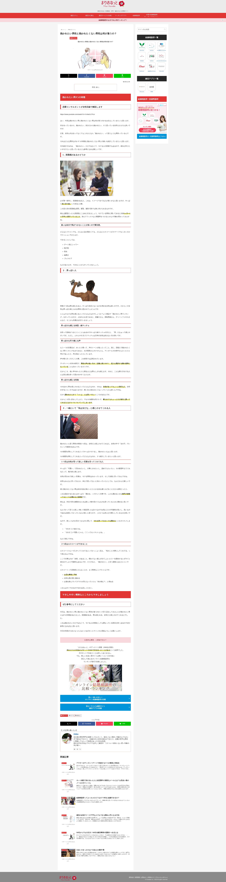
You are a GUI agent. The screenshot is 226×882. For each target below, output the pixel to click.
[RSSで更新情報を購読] (80, 749)
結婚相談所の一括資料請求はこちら (152, 136)
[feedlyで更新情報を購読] (77, 749)
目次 (93, 87)
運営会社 (131, 877)
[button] (164, 29)
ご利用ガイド (150, 877)
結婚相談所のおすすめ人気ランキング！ (113, 20)
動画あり (79, 715)
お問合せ (143, 877)
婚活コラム (64, 715)
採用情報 (137, 877)
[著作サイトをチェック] (74, 749)
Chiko (76, 734)
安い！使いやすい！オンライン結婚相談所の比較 (95, 698)
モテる (72, 715)
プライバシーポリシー (161, 877)
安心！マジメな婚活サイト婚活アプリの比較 (95, 707)
